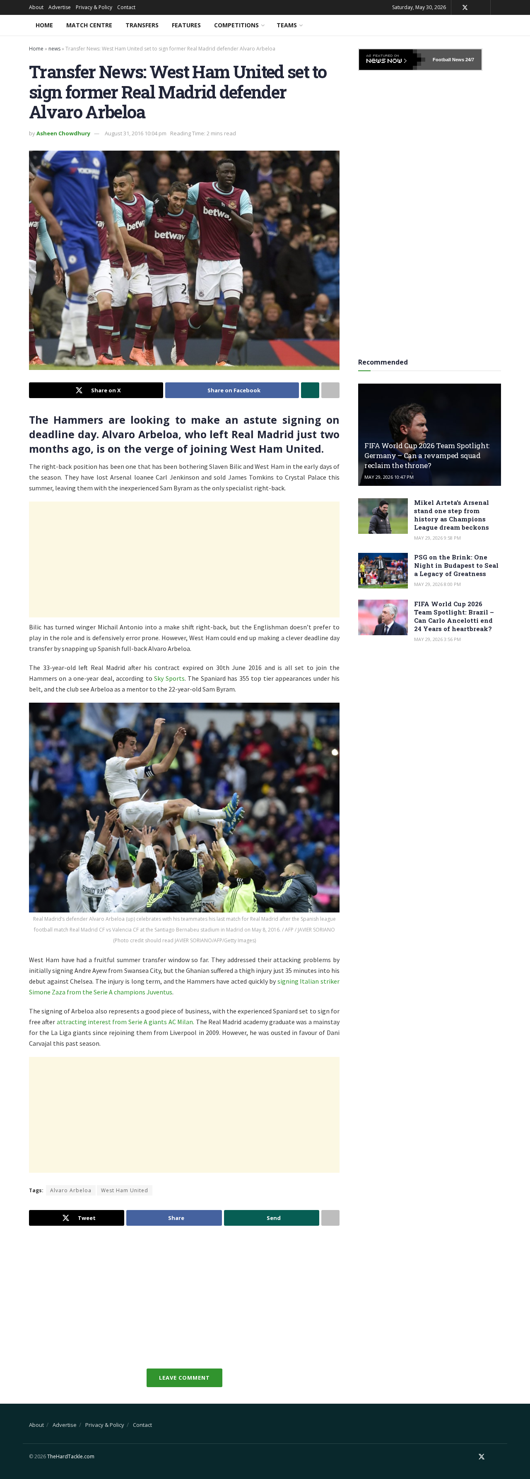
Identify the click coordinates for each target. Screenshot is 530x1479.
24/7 (469, 59)
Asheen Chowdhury (63, 133)
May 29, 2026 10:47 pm (389, 477)
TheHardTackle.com (70, 1456)
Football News (448, 59)
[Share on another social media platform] (330, 390)
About (36, 7)
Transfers (142, 25)
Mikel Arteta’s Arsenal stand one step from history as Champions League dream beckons (451, 514)
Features (186, 25)
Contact (126, 7)
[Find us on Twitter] (465, 7)
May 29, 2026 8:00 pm (437, 584)
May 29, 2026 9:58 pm (437, 538)
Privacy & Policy (94, 7)
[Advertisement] (184, 559)
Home (44, 25)
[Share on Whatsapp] (310, 390)
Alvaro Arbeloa (71, 1190)
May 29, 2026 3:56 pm (437, 639)
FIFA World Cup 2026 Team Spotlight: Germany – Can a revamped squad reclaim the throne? (426, 455)
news (54, 48)
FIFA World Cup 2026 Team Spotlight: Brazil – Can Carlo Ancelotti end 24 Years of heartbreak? (454, 616)
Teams (287, 25)
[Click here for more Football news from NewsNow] (392, 59)
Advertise (59, 7)
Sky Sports (169, 678)
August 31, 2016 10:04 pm (135, 133)
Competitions (236, 25)
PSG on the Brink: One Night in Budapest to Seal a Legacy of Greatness (456, 565)
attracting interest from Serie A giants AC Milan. (125, 1022)
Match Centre (89, 25)
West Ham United (124, 1190)
